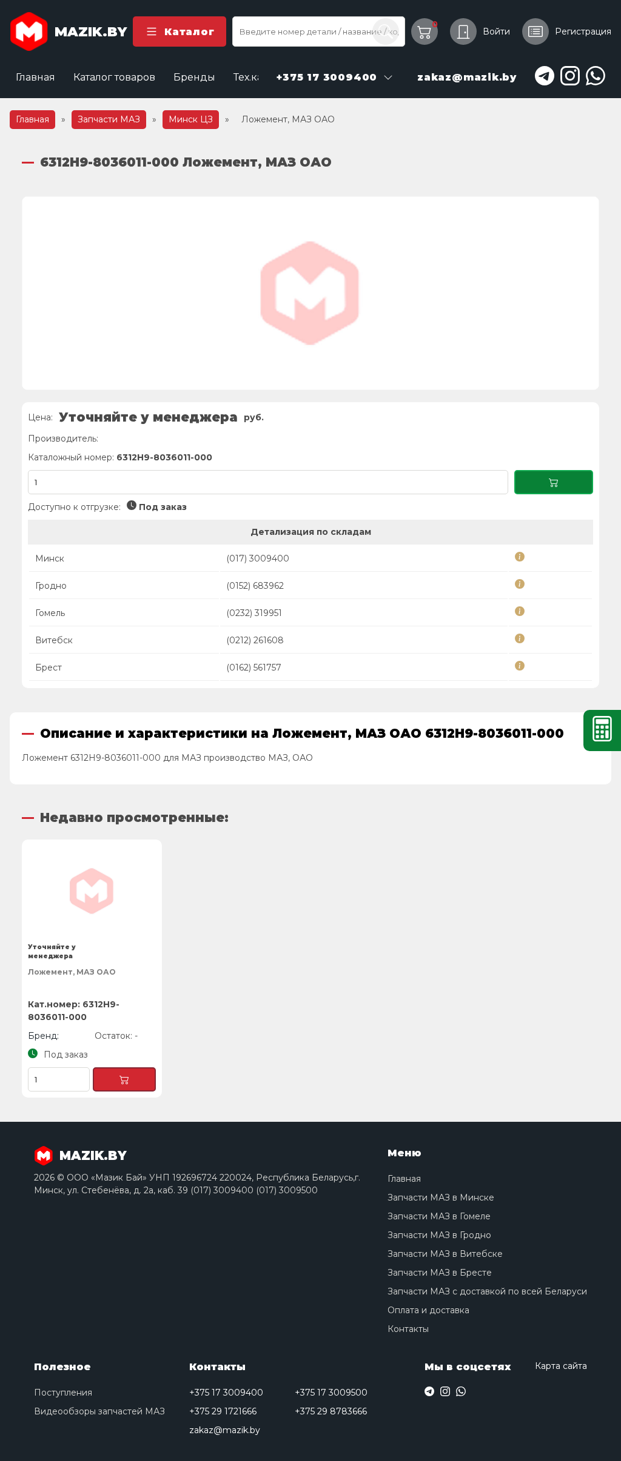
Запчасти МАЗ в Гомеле (439, 1216)
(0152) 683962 (255, 585)
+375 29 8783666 (331, 1411)
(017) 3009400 (257, 558)
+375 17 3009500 (331, 1392)
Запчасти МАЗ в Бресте (440, 1272)
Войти (496, 31)
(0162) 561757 (253, 667)
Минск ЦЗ (191, 119)
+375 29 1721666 (223, 1411)
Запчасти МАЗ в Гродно (439, 1235)
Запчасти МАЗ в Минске (441, 1197)
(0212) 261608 (255, 640)
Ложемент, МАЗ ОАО (72, 971)
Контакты (408, 1329)
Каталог (189, 32)
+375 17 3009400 (226, 1392)
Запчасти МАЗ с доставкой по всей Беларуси (487, 1291)
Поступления (63, 1392)
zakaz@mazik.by (224, 1430)
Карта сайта (561, 1365)
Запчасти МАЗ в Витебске (445, 1253)
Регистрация (583, 31)
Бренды (194, 77)
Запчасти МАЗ (109, 119)
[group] (310, 293)
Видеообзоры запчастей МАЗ (99, 1411)
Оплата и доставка (428, 1310)
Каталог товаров (114, 77)
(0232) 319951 (254, 613)
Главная (35, 77)
